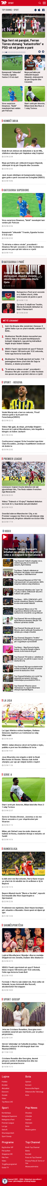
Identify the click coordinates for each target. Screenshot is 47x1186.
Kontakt (28, 1154)
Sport (5, 1107)
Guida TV (5, 1167)
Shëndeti (28, 1123)
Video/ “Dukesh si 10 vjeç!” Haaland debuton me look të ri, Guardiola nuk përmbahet (22, 504)
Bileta (27, 1151)
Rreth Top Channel (32, 1147)
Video (7, 531)
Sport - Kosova (12, 382)
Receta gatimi (30, 1130)
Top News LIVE (7, 1102)
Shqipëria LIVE (7, 1154)
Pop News (31, 1107)
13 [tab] (23, 52)
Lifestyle (28, 1116)
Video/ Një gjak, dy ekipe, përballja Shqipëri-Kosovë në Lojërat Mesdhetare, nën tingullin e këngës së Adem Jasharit (23, 431)
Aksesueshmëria (31, 1167)
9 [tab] (16, 52)
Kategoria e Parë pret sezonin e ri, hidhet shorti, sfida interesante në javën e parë (30, 296)
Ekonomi (5, 1092)
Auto (27, 1095)
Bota (28, 1076)
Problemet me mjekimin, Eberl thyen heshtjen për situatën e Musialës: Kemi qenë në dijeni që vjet (23, 912)
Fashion (28, 1120)
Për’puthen (6, 1151)
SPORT (11, 3)
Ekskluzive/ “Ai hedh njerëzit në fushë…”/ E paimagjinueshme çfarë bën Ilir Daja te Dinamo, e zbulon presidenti (24, 361)
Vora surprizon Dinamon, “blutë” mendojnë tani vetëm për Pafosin (23, 223)
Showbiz (28, 1113)
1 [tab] (2, 52)
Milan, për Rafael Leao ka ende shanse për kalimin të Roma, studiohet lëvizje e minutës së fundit (23, 835)
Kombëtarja (10, 121)
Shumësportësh (13, 925)
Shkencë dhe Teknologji (34, 1092)
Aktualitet (5, 1088)
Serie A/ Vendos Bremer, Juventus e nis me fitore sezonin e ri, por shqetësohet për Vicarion (22, 821)
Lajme (5, 1076)
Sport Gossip (11, 999)
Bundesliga (10, 849)
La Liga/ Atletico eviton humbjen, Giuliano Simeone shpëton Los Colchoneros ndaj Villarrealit (21, 734)
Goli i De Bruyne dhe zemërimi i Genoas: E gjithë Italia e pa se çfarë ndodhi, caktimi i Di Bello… (25, 328)
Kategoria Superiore (16, 190)
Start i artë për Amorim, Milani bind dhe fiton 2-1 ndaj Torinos (23, 807)
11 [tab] (19, 52)
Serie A (7, 774)
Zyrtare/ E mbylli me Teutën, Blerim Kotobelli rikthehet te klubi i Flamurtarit (30, 308)
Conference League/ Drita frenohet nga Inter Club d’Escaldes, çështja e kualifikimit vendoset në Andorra (23, 445)
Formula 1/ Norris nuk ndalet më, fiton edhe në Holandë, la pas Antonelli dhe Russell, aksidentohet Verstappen (23, 986)
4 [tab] (7, 52)
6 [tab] (11, 52)
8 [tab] (14, 52)
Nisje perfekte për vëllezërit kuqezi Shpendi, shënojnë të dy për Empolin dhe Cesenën (22, 166)
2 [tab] (4, 52)
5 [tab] (9, 52)
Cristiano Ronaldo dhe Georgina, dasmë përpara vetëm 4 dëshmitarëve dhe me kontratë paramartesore (20, 1062)
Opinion (28, 1082)
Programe (8, 1142)
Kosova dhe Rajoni (32, 1088)
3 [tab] (6, 52)
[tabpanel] (23, 32)
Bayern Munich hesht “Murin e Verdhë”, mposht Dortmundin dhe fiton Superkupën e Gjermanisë (23, 897)
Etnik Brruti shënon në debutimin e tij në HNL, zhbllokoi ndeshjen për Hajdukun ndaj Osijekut (23, 154)
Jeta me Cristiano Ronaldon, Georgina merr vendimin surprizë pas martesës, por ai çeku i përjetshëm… (23, 1033)
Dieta (27, 1126)
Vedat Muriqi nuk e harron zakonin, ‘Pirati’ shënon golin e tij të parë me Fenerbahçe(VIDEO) (21, 416)
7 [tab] (12, 52)
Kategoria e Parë (13, 262)
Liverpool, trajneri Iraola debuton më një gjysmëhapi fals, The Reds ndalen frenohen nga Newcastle (21, 491)
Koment (28, 1085)
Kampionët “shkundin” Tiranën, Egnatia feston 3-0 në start (23, 235)
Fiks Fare (5, 1157)
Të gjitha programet (9, 1164)
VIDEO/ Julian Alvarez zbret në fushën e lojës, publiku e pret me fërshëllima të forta (23, 748)
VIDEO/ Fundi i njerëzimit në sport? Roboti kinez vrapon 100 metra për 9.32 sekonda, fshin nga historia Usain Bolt (24, 351)
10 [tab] (18, 52)
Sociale (4, 1095)
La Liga (7, 700)
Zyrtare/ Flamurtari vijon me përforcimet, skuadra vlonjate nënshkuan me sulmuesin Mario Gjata (21, 279)
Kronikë (4, 1085)
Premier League (12, 459)
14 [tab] (24, 52)
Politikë (4, 1082)
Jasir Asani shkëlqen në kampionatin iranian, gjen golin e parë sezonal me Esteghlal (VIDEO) (23, 178)
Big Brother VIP (7, 1147)
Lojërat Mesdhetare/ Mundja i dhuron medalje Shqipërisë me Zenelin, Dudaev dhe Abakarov (23, 958)
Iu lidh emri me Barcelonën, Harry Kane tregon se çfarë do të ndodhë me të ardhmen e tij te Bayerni (23, 883)
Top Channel (32, 1142)
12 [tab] (21, 52)
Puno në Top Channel (33, 1157)
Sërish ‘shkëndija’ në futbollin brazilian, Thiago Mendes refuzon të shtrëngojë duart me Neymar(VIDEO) (23, 1048)
